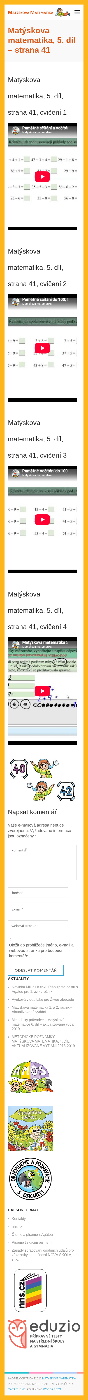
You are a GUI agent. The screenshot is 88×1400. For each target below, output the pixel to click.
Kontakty (19, 1219)
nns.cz (17, 1227)
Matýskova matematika (59, 1378)
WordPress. (52, 1389)
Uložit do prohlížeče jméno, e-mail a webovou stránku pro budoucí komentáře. (41, 950)
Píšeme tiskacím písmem (31, 1242)
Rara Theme (16, 1389)
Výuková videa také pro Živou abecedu (43, 999)
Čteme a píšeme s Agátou (32, 1234)
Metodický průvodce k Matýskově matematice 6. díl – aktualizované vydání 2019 (44, 1024)
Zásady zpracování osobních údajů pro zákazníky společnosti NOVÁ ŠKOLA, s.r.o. (43, 1254)
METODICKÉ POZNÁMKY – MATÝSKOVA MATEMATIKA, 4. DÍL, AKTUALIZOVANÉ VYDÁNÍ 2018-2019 (43, 1041)
